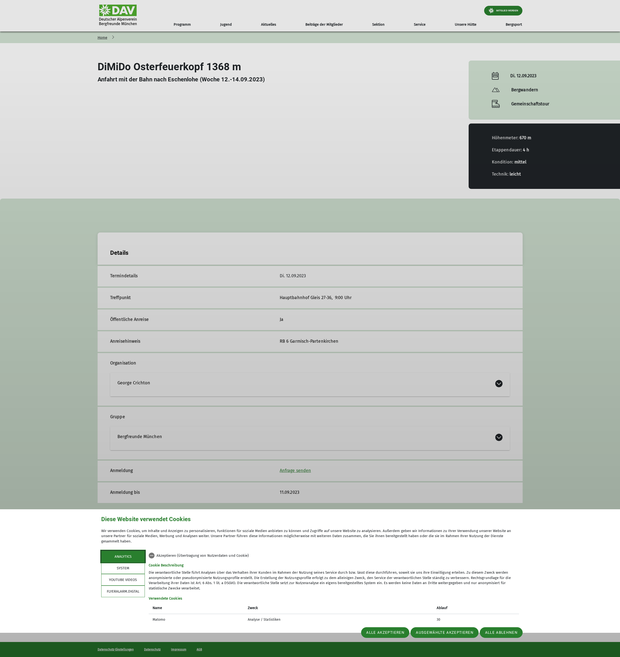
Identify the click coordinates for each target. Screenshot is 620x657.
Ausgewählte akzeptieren (444, 632)
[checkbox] (334, 555)
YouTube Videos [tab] (123, 580)
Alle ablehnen (501, 632)
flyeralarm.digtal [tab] (123, 591)
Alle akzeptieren (385, 632)
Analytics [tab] (123, 556)
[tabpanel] (334, 588)
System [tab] (123, 568)
